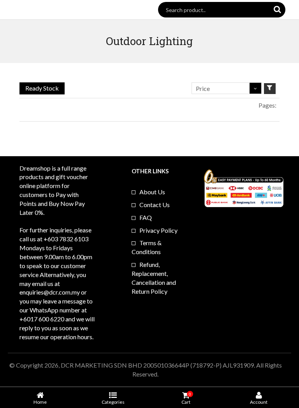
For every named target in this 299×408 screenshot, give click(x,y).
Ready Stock (42, 88)
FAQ (145, 217)
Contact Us (154, 204)
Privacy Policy (158, 230)
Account (258, 402)
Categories (113, 402)
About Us (152, 191)
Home (40, 402)
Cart (185, 398)
